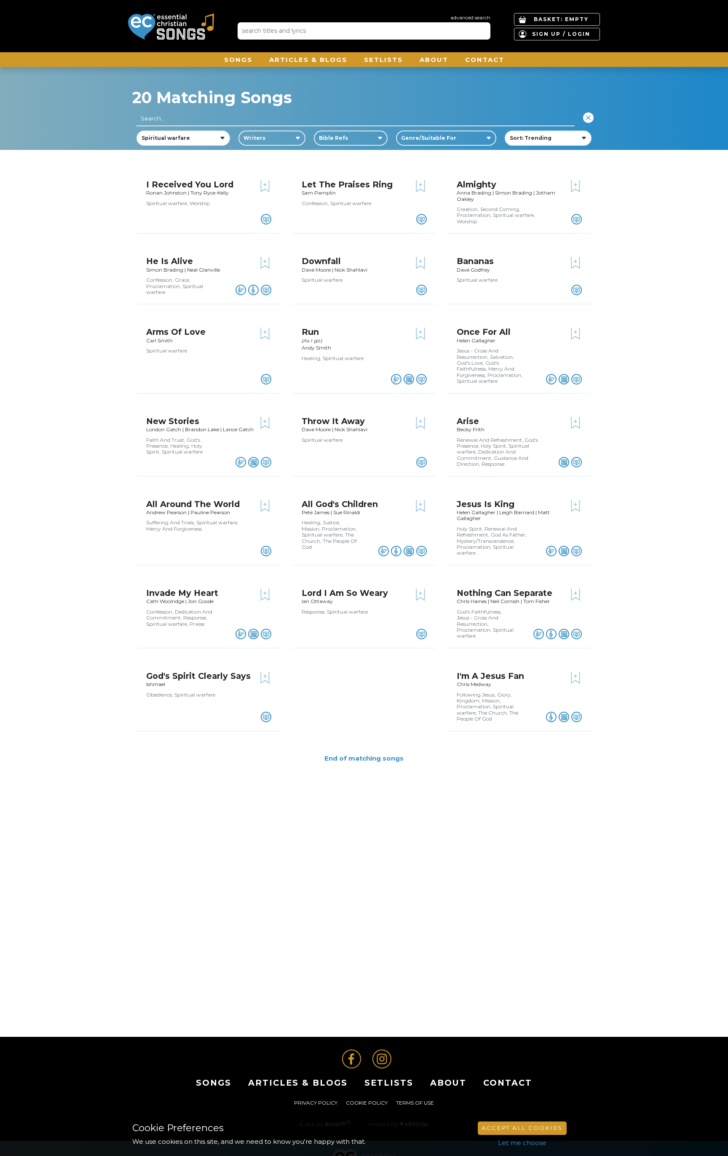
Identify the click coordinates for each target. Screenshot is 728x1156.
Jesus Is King (485, 504)
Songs (238, 60)
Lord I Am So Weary (345, 593)
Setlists (383, 60)
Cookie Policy (367, 1103)
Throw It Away (333, 421)
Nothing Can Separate (504, 593)
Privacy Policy (315, 1103)
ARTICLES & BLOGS (308, 60)
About (434, 60)
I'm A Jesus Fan (490, 676)
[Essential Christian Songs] (171, 26)
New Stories (172, 421)
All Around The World (193, 504)
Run (310, 332)
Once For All (484, 332)
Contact (484, 60)
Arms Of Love (176, 332)
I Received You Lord (189, 184)
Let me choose (522, 1143)
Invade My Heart (182, 593)
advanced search (470, 17)
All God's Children (340, 504)
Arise (468, 421)
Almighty (476, 184)
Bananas (475, 261)
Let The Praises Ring (347, 184)
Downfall (321, 261)
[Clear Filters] (588, 118)
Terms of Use (415, 1103)
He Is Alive (169, 261)
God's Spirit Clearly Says (198, 676)
